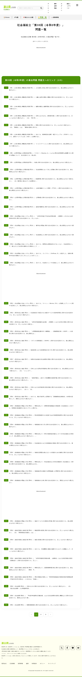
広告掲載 (12, 663)
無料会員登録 (55, 6)
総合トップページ (69, 6)
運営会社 (4, 663)
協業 (27, 663)
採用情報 (20, 663)
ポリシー (42, 663)
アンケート (48, 8)
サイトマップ (52, 663)
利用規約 (34, 663)
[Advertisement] (41, 60)
